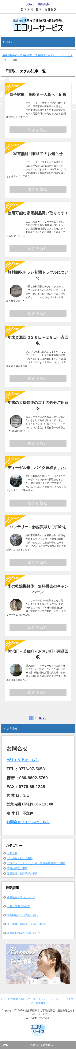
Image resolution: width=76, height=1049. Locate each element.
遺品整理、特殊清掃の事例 (22, 873)
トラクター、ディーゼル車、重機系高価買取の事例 (36, 863)
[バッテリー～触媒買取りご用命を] (16, 543)
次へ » (42, 718)
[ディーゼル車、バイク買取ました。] (16, 484)
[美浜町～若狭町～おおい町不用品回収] (16, 674)
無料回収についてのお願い (22, 915)
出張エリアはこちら (23, 760)
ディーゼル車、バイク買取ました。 (38, 467)
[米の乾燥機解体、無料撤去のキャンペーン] (16, 609)
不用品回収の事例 (17, 868)
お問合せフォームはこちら (28, 822)
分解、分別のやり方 (18, 906)
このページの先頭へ (41, 1045)
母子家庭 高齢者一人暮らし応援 (38, 94)
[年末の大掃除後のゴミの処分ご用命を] (16, 425)
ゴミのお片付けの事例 (20, 858)
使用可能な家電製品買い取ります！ (38, 213)
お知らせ (12, 853)
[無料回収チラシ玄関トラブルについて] (16, 295)
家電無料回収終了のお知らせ (38, 153)
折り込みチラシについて (21, 897)
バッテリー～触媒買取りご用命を (38, 526)
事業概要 (40, 1002)
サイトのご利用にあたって (15, 999)
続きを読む (38, 130)
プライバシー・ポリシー (47, 999)
